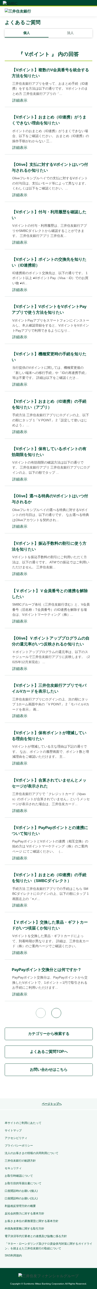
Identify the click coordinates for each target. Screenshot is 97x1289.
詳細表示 (19, 100)
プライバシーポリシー (19, 1145)
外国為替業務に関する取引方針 (24, 1228)
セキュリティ (13, 1168)
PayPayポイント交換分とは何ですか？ (46, 969)
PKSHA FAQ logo (48, 1088)
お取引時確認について (19, 1175)
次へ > (56, 1013)
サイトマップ (13, 1130)
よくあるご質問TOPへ (49, 1052)
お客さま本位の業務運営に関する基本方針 (31, 1221)
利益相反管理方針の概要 (20, 1206)
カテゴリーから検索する (48, 1034)
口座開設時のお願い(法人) (21, 1198)
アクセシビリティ (16, 1138)
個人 (26, 33)
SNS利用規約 (13, 1255)
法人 (70, 33)
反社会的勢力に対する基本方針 (24, 1213)
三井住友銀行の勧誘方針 (20, 1160)
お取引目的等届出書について (23, 1183)
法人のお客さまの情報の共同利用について (31, 1153)
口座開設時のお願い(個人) (21, 1191)
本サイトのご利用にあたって (23, 1123)
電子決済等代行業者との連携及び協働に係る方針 (36, 1236)
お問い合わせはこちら (49, 1069)
